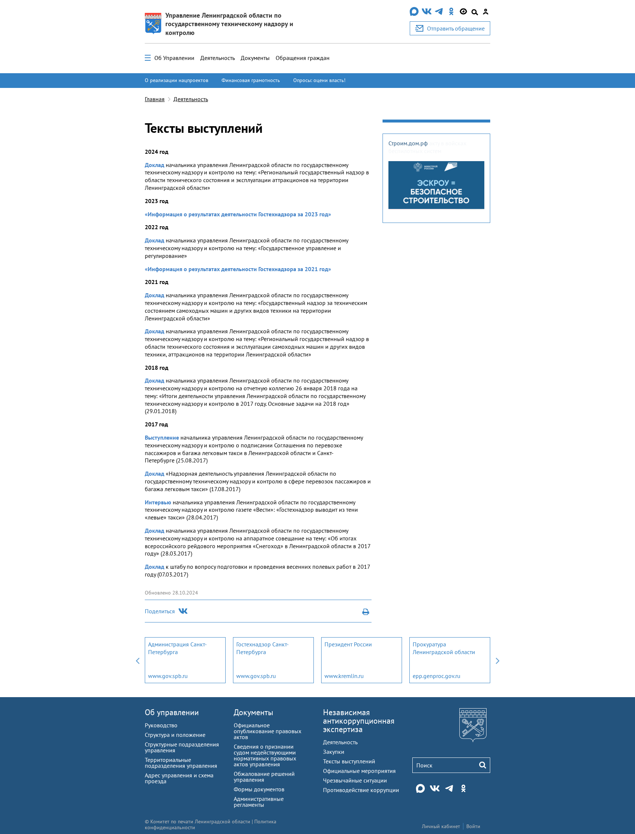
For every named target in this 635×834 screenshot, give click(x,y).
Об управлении (172, 712)
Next (497, 660)
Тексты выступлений (349, 761)
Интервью (158, 502)
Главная (155, 99)
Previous (137, 660)
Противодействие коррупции (361, 790)
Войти (473, 826)
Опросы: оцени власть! (319, 80)
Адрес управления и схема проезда (179, 778)
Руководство (161, 725)
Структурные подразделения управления (182, 747)
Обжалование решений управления (264, 776)
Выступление (162, 437)
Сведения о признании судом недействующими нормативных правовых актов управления (265, 755)
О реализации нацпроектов (176, 80)
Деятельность (217, 57)
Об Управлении (174, 57)
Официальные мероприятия (359, 770)
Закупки (333, 751)
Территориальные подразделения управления (181, 762)
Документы (255, 57)
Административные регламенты (259, 801)
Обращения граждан (303, 57)
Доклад (154, 164)
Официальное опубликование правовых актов (267, 731)
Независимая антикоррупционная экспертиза (358, 720)
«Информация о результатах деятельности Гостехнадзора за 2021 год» (238, 269)
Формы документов (259, 789)
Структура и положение (175, 734)
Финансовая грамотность (251, 80)
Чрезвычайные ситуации (355, 780)
